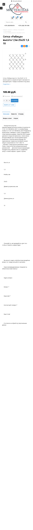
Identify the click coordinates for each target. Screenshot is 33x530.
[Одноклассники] (24, 46)
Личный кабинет (17, 1)
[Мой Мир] (27, 46)
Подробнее (6, 84)
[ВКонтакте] (22, 46)
